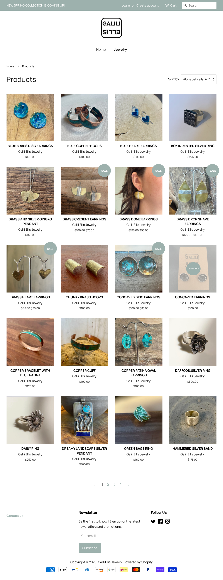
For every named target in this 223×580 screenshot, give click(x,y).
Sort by (173, 79)
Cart (173, 5)
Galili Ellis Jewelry (110, 562)
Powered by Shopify (138, 562)
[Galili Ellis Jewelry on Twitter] (153, 522)
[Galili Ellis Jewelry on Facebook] (160, 522)
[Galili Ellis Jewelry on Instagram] (167, 522)
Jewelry (120, 49)
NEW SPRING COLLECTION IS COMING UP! (36, 5)
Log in (126, 5)
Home (101, 49)
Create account (148, 5)
